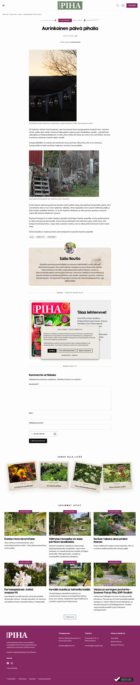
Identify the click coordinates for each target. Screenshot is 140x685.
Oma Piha (5, 14)
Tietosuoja (74, 355)
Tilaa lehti (132, 5)
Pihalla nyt (13, 14)
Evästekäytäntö (66, 355)
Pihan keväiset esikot (117, 487)
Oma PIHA (114, 638)
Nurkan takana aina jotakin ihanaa (111, 540)
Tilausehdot (11, 679)
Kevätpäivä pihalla (54, 486)
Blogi (20, 14)
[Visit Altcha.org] (55, 434)
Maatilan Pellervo (117, 645)
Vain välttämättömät (67, 351)
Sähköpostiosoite (36, 423)
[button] (4, 5)
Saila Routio (75, 42)
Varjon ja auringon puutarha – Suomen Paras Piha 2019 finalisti (113, 591)
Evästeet (32, 679)
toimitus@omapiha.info (94, 645)
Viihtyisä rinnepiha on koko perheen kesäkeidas (66, 540)
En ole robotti (39, 434)
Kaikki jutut (70, 617)
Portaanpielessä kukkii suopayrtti (18, 591)
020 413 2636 (63, 638)
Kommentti (34, 384)
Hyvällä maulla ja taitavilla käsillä (69, 589)
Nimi (31, 413)
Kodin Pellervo (116, 641)
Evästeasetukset (44, 679)
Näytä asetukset (85, 351)
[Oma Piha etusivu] (70, 5)
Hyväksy (52, 351)
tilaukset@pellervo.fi (66, 645)
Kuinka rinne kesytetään (20, 538)
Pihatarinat (52, 237)
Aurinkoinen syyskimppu (23, 486)
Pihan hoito (41, 237)
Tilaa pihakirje (12, 668)
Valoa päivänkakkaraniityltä (85, 487)
